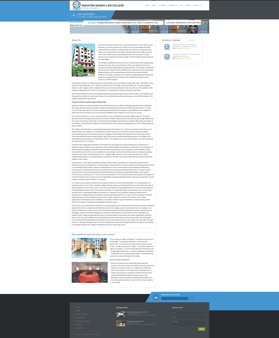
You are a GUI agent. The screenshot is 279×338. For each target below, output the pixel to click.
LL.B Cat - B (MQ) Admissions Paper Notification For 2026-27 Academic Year (123, 22)
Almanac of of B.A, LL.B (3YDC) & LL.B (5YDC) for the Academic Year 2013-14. (185, 45)
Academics (162, 5)
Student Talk (80, 317)
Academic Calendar (171, 40)
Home (147, 5)
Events (192, 40)
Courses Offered (81, 314)
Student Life (173, 5)
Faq (181, 5)
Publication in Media (83, 321)
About (154, 5)
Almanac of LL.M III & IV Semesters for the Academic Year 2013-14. (186, 55)
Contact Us (197, 5)
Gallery (187, 5)
